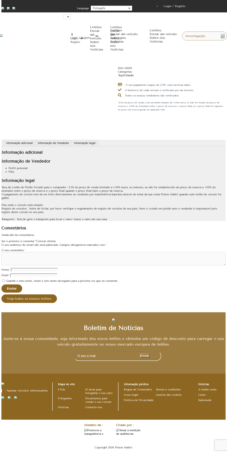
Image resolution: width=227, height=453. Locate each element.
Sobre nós (94, 44)
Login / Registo (174, 6)
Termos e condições (168, 389)
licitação (128, 75)
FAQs (61, 389)
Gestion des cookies (169, 394)
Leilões (96, 27)
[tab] (19, 143)
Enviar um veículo (124, 34)
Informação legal (84, 143)
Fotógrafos (65, 398)
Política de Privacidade (139, 400)
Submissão (205, 400)
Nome (6, 269)
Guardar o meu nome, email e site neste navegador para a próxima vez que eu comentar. (62, 281)
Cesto (202, 394)
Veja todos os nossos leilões (29, 299)
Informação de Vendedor (53, 143)
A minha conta (207, 389)
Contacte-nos (93, 407)
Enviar (144, 355)
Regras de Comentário (138, 389)
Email (5, 275)
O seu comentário (13, 250)
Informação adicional (19, 143)
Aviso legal (131, 394)
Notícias (96, 49)
